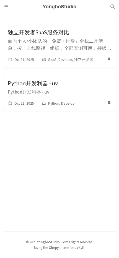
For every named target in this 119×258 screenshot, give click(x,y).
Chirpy (54, 247)
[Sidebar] (6, 6)
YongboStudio (48, 242)
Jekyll (79, 247)
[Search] (112, 6)
